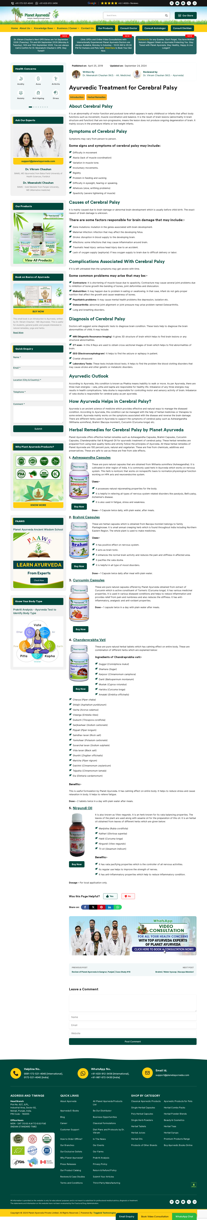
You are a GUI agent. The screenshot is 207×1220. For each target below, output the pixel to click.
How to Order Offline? (71, 1139)
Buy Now (79, 506)
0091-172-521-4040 (35, 1073)
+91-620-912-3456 (101, 1073)
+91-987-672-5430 (101, 1077)
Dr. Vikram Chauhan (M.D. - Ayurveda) (163, 75)
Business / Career (67, 28)
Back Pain (55, 101)
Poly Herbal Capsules (142, 1113)
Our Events (98, 1145)
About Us (25, 28)
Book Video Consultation (155, 1216)
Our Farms (98, 1151)
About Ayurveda (68, 1101)
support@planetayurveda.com (38, 161)
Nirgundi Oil (82, 808)
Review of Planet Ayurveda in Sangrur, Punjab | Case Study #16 (101, 972)
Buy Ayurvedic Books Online (178, 1145)
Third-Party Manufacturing (106, 1183)
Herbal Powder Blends (175, 1113)
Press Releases (68, 1164)
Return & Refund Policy (104, 1170)
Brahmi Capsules (86, 517)
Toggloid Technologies (104, 1213)
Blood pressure (38, 101)
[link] (41, 45)
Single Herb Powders (142, 1120)
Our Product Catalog (70, 1170)
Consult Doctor (128, 28)
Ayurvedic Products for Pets (178, 1101)
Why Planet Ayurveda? (71, 1157)
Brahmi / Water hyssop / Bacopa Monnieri (174, 972)
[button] (29, 107)
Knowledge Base (43, 28)
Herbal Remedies (97, 97)
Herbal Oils (137, 1139)
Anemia (20, 101)
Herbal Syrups (171, 1132)
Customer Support (69, 1129)
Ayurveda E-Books (69, 1110)
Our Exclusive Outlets (71, 1151)
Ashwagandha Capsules (91, 457)
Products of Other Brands (144, 1145)
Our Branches (67, 1145)
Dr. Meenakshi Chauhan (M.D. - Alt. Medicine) (107, 75)
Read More (18, 332)
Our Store (187, 15)
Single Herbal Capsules (143, 1107)
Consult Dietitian (182, 28)
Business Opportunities (105, 1117)
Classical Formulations (104, 1123)
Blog (62, 1117)
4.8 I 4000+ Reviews (128, 3)
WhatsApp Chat (184, 1216)
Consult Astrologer (155, 28)
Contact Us (87, 28)
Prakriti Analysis (101, 1157)
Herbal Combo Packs (174, 1107)
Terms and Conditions (71, 1183)
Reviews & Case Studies (72, 1176)
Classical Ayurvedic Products (146, 1101)
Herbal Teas (170, 1126)
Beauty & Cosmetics (174, 1120)
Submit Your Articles (103, 1176)
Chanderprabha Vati (89, 640)
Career (63, 1123)
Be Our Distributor (102, 1110)
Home (14, 28)
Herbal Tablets (138, 1126)
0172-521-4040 (32, 1077)
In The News (99, 1139)
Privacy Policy (100, 1164)
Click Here (109, 48)
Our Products (105, 28)
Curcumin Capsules (88, 580)
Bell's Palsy (38, 84)
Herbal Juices (138, 1132)
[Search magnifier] (166, 15)
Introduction (77, 97)
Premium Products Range (177, 1139)
